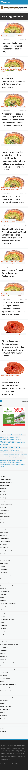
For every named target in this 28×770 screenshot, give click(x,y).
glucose (1, 450)
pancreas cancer (4, 678)
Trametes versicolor (5, 464)
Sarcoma (2, 694)
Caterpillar (2, 535)
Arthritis (2, 497)
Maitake (22, 456)
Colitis (2, 553)
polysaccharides (5, 460)
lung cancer (10, 456)
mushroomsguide (6, 39)
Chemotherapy (14, 34)
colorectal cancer (20, 292)
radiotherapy (18, 462)
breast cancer (4, 106)
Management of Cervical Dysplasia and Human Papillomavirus (12, 273)
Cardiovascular (4, 532)
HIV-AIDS (2, 600)
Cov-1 (18, 442)
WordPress (16, 766)
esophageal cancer (5, 575)
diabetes (23, 442)
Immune (3, 35)
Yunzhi (12, 35)
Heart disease (3, 591)
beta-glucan (3, 507)
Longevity (8, 293)
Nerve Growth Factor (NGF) (7, 669)
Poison (2, 681)
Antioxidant (3, 488)
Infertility (2, 613)
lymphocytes (16, 456)
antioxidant (10, 435)
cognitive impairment (5, 550)
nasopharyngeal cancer (6, 69)
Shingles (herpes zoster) (6, 697)
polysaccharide (12, 458)
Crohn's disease (4, 563)
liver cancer (3, 638)
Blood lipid (3, 513)
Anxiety (2, 491)
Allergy (2, 476)
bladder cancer (4, 510)
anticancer (3, 435)
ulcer (1, 721)
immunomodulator (4, 454)
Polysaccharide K (22, 458)
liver (6, 456)
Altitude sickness (4, 479)
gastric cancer (24, 448)
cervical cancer (4, 220)
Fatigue (20, 34)
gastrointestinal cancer (6, 585)
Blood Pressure (4, 516)
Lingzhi (19, 334)
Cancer (8, 34)
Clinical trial (12, 67)
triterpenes (18, 464)
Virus (22, 293)
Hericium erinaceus (6, 452)
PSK (9, 462)
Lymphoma (3, 650)
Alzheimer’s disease (5, 482)
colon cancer (18, 439)
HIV (13, 452)
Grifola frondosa (8, 450)
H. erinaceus (16, 450)
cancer (17, 437)
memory (2, 659)
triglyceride (13, 464)
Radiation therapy (17, 69)
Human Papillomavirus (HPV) (8, 221)
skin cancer (3, 700)
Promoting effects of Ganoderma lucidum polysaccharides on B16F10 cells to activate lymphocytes (13, 388)
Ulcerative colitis (4, 725)
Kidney (2, 622)
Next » (6, 401)
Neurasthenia (3, 672)
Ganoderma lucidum (10, 447)
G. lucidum (4, 445)
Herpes (2, 597)
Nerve (1, 665)
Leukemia (2, 625)
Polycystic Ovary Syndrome (7, 684)
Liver (1, 634)
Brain (1, 522)
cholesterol (11, 292)
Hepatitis (2, 594)
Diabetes (2, 572)
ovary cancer (3, 675)
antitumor (18, 435)
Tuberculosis (3, 715)
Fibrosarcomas (4, 582)
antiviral (24, 435)
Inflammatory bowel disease (7, 619)
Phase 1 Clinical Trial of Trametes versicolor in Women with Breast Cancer (13, 199)
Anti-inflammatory (4, 485)
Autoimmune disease (5, 504)
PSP (13, 462)
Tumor (7, 35)
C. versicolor (11, 437)
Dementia (2, 566)
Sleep (1, 703)
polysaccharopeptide (17, 460)
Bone (1, 519)
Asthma (2, 501)
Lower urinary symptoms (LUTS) (8, 644)
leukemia (2, 456)
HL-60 (16, 452)
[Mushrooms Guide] (14, 9)
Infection (2, 609)
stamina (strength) (5, 706)
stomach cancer (16, 293)
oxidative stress (3, 458)
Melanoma (2, 656)
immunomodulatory (14, 454)
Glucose (2, 588)
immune (20, 452)
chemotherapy (4, 439)
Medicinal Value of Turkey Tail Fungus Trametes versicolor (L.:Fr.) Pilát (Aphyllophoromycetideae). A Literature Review (13, 309)
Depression (3, 569)
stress (1, 712)
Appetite (3, 34)
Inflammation (3, 616)
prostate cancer (3, 462)
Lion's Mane (3, 631)
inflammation (24, 454)
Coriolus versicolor (8, 442)
